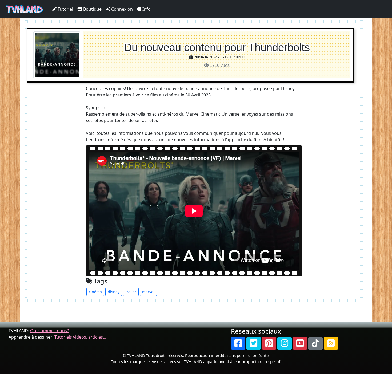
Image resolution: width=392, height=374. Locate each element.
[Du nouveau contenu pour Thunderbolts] (56, 54)
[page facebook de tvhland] (238, 343)
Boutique (92, 9)
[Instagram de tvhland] (284, 343)
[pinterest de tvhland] (269, 343)
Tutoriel (65, 9)
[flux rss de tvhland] (331, 343)
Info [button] (146, 9)
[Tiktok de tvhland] (315, 343)
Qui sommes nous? (49, 331)
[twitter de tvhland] (253, 343)
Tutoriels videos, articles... (80, 337)
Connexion (121, 9)
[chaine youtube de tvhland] (300, 343)
